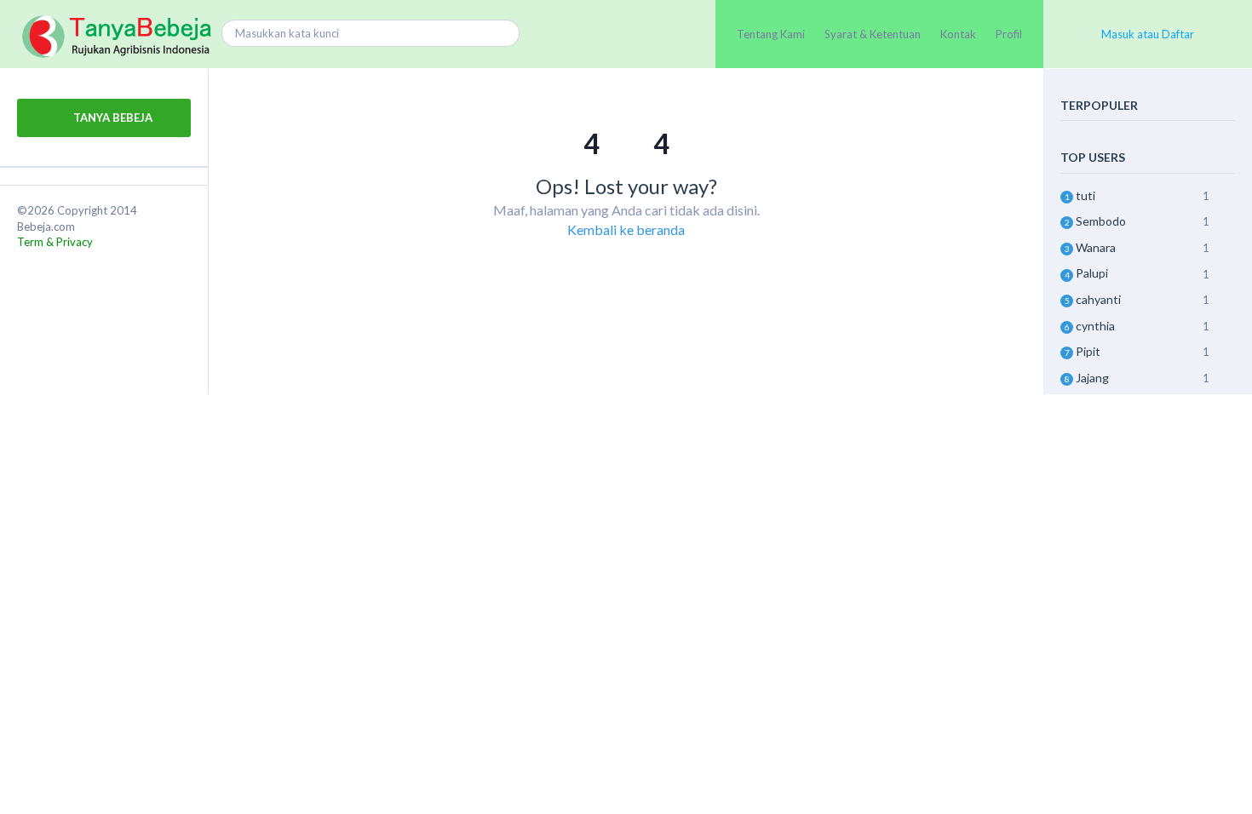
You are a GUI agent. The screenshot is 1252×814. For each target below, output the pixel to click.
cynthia (1095, 325)
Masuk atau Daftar (1147, 34)
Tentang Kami (771, 34)
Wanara (1096, 247)
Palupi (1092, 273)
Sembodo (1101, 221)
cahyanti (1098, 299)
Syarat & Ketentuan (872, 34)
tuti (1085, 195)
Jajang (1092, 377)
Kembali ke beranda (626, 229)
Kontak (958, 34)
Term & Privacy (55, 242)
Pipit (1088, 351)
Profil (1009, 34)
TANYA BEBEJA (111, 117)
